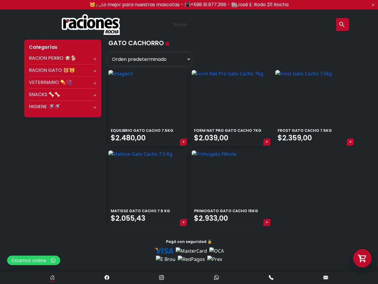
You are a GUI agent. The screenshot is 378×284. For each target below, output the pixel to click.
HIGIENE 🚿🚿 (44, 106)
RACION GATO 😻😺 (52, 70)
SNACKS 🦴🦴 (44, 94)
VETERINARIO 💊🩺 (50, 82)
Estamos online (29, 260)
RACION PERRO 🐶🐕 (52, 58)
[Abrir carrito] (362, 258)
